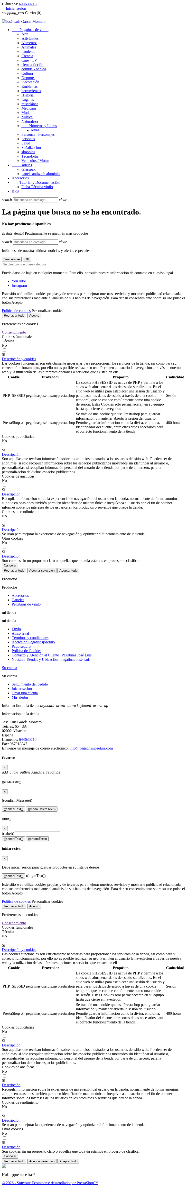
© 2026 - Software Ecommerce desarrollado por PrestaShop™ (50, 1183)
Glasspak (28, 169)
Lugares (27, 99)
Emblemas (29, 86)
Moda (25, 113)
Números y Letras (39, 126)
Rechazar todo (14, 315)
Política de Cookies (26, 651)
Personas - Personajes (38, 134)
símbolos (28, 152)
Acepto (34, 315)
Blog (15, 191)
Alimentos (29, 43)
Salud (25, 143)
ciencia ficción (32, 65)
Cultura (27, 73)
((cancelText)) (13, 809)
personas (28, 139)
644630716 (28, 4)
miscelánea (29, 104)
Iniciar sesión (22, 688)
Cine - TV (29, 60)
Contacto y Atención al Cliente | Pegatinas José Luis (52, 655)
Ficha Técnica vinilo (37, 187)
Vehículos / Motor (35, 161)
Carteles (22, 165)
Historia (27, 95)
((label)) (8, 833)
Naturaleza (29, 121)
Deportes (28, 78)
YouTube (19, 281)
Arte (24, 34)
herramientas (31, 91)
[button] (19, 359)
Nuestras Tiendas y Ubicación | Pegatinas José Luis (51, 659)
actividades (29, 38)
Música (27, 117)
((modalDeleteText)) (42, 809)
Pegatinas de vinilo (30, 30)
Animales (28, 47)
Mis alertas (20, 697)
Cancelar (10, 565)
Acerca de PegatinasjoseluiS (33, 642)
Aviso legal (20, 633)
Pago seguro (21, 646)
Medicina (28, 108)
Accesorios (20, 178)
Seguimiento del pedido (30, 684)
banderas (28, 51)
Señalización (31, 147)
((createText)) (37, 839)
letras (35, 130)
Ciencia (27, 56)
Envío (16, 629)
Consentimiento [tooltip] (14, 332)
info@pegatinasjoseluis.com (91, 748)
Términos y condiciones (30, 638)
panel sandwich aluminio (40, 174)
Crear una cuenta (25, 693)
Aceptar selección (42, 570)
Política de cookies (16, 311)
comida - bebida (33, 69)
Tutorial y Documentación (36, 182)
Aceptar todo (68, 570)
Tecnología (29, 156)
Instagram (19, 285)
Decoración (30, 82)
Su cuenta (9, 668)
